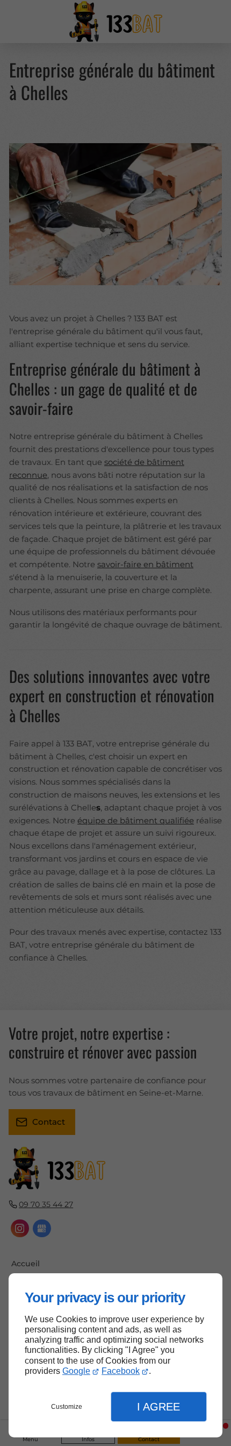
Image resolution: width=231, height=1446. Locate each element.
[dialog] (115, 1355)
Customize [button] (66, 1406)
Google (76, 1371)
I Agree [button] (158, 1407)
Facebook (121, 1371)
